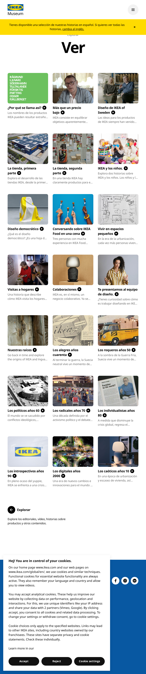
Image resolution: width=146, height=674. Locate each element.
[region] (56, 613)
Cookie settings (89, 661)
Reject (56, 661)
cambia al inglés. (73, 29)
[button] (19, 510)
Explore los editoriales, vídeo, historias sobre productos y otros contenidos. (37, 521)
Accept (24, 661)
